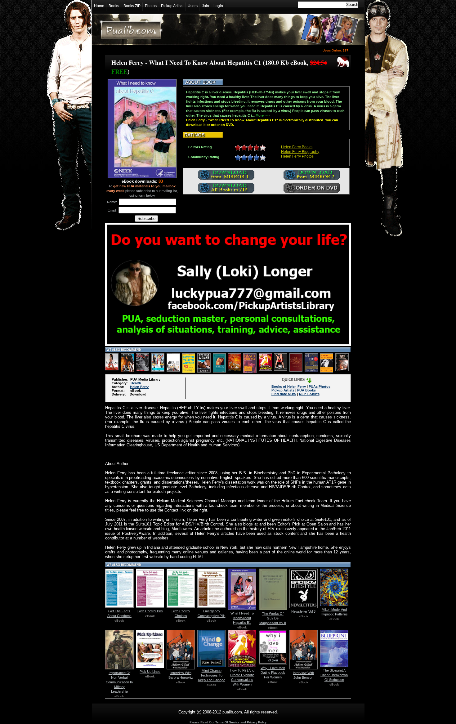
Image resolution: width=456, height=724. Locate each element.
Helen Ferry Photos (297, 156)
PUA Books (306, 390)
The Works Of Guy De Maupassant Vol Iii (272, 618)
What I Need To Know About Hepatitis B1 (242, 617)
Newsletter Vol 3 (303, 611)
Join (205, 6)
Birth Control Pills (150, 611)
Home (99, 6)
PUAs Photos (319, 386)
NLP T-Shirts (309, 394)
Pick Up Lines (150, 671)
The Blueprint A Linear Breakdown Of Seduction (334, 675)
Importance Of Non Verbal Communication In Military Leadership (119, 682)
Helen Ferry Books (296, 147)
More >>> (263, 115)
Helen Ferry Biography (300, 152)
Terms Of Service (227, 722)
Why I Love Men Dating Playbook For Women (273, 672)
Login (218, 6)
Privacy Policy (256, 722)
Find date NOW (283, 394)
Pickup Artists (172, 6)
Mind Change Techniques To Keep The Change (211, 675)
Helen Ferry (139, 387)
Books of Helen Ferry (288, 386)
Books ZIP (132, 6)
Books (114, 6)
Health (136, 383)
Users (193, 6)
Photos (151, 6)
